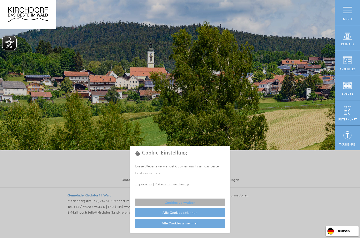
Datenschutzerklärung (172, 184)
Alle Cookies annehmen (180, 223)
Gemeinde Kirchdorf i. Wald (28, 14)
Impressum (143, 184)
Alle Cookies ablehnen (180, 212)
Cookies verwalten (180, 202)
